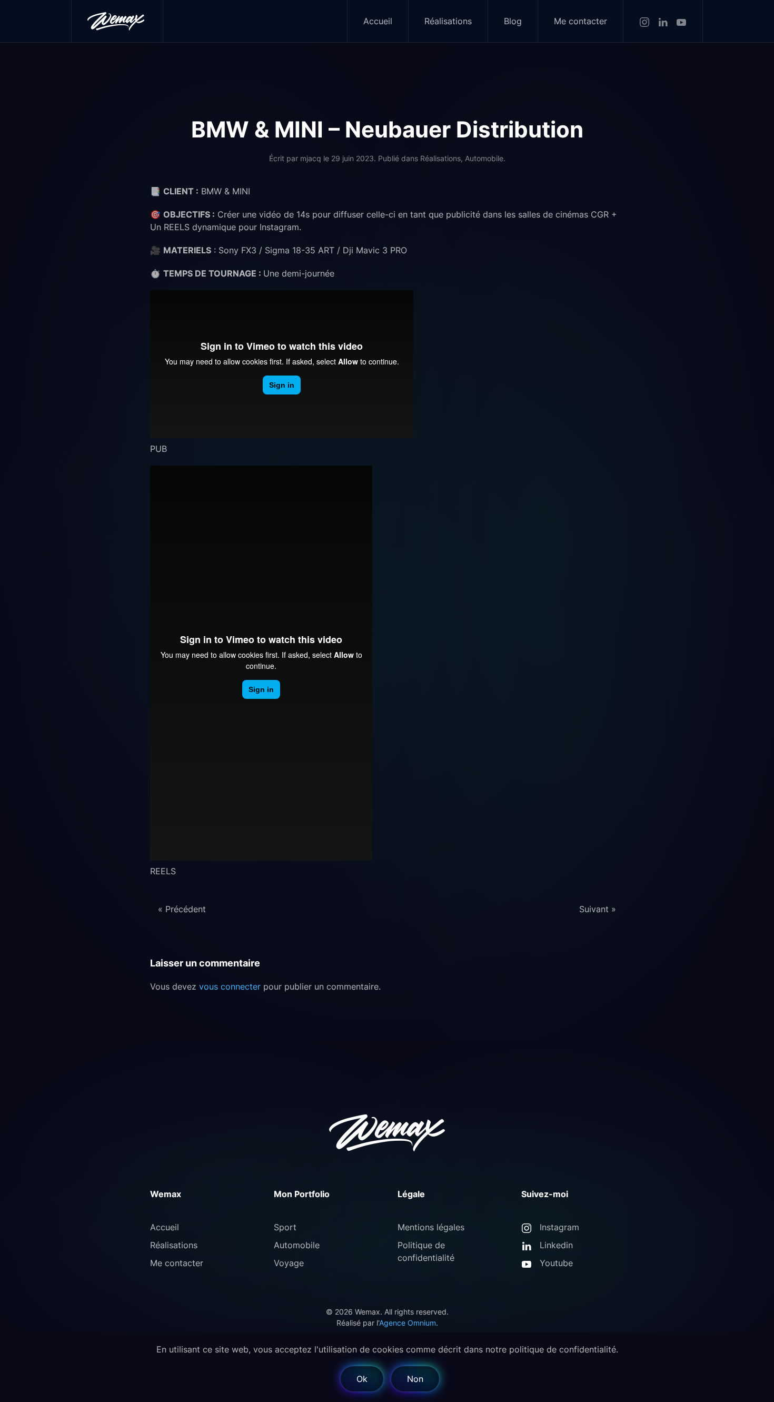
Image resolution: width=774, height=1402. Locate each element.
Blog (513, 21)
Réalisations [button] (448, 21)
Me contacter (580, 21)
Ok (362, 1379)
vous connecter (230, 986)
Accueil (377, 21)
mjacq (310, 158)
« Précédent (182, 909)
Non (415, 1379)
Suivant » (597, 909)
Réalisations (440, 158)
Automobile (484, 158)
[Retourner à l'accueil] (117, 21)
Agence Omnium (407, 1322)
